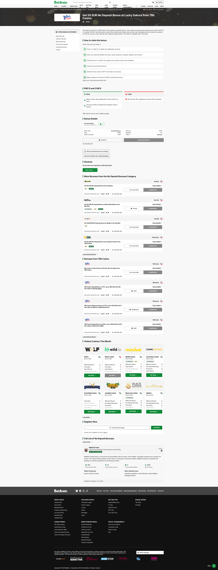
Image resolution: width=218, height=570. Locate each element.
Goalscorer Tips (112, 507)
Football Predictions (86, 524)
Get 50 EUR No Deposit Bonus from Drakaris (98, 186)
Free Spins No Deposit (62, 44)
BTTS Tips (111, 510)
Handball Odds (58, 515)
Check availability (144, 140)
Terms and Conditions (114, 524)
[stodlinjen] (123, 559)
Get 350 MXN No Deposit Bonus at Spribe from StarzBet (102, 223)
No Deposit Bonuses (61, 47)
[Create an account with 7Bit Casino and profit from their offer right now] (88, 144)
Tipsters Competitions (87, 542)
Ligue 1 (83, 515)
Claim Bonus (153, 190)
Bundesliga (84, 512)
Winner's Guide (112, 529)
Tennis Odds (57, 505)
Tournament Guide (113, 527)
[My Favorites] (153, 2)
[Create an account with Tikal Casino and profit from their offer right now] (117, 250)
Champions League (86, 502)
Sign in (105, 432)
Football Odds (58, 502)
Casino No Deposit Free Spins (62, 534)
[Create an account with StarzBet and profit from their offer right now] (117, 231)
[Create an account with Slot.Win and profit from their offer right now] (117, 212)
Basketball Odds (58, 507)
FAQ (109, 532)
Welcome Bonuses (61, 41)
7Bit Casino (159, 134)
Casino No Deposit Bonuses (61, 532)
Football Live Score (86, 527)
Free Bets (137, 505)
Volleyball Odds (58, 517)
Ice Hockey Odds (59, 512)
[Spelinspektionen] (138, 559)
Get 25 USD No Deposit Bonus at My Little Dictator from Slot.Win (102, 205)
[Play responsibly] (91, 559)
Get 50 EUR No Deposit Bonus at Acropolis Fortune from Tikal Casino (102, 242)
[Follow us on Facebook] (80, 491)
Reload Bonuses (60, 36)
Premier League (85, 505)
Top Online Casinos (59, 524)
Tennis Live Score (86, 529)
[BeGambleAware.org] (60, 559)
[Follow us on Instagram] (77, 491)
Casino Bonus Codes (59, 527)
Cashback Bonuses (61, 39)
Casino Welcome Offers (60, 529)
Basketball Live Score (87, 532)
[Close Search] (110, 2)
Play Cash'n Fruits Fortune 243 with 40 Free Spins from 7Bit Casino (102, 269)
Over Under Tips (112, 512)
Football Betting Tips (113, 502)
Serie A (83, 510)
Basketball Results (86, 540)
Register (157, 427)
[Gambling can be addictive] (76, 559)
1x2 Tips (110, 505)
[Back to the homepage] (60, 2)
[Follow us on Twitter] (84, 491)
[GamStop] (107, 559)
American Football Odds (60, 510)
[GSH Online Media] (154, 559)
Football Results (85, 534)
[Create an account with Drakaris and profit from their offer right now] (117, 194)
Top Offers (138, 502)
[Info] (214, 566)
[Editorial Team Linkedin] (161, 450)
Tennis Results (85, 537)
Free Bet (58, 49)
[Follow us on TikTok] (87, 491)
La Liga (83, 507)
